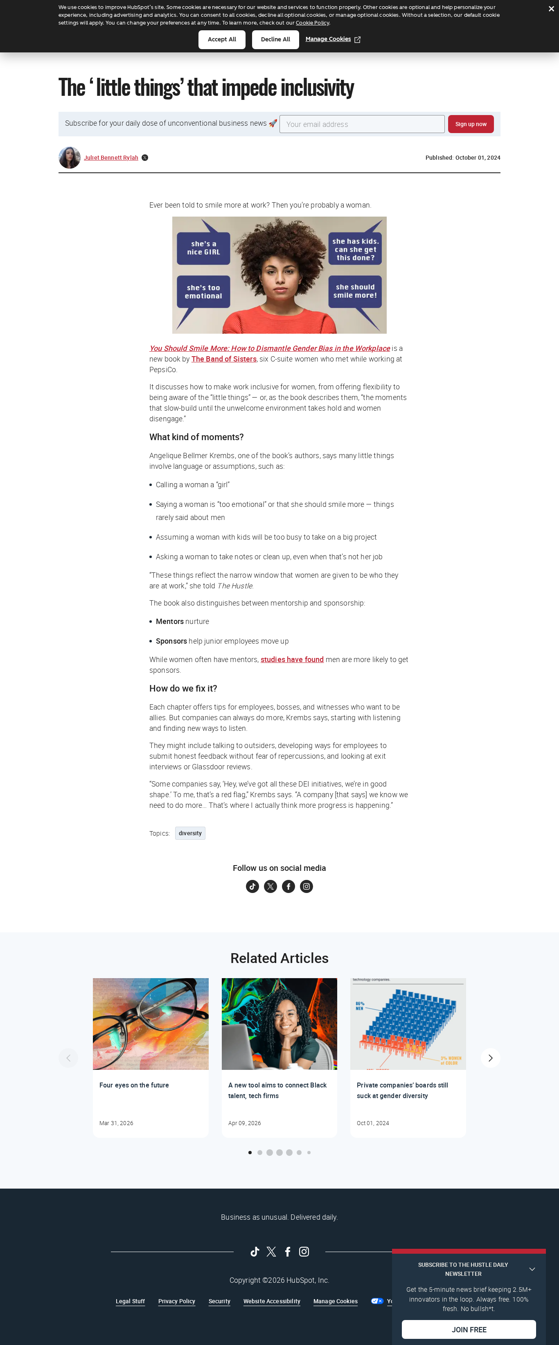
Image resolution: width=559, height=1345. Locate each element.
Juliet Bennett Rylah (111, 157)
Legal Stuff (130, 1301)
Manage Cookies (328, 39)
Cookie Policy (312, 23)
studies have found (292, 659)
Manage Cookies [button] (335, 1301)
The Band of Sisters (224, 359)
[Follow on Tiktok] (252, 886)
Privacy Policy (177, 1301)
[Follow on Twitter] (270, 886)
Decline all (275, 39)
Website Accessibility (271, 1301)
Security (219, 1301)
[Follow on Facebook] (288, 886)
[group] (150, 1058)
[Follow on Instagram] (306, 886)
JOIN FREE (469, 1329)
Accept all (222, 39)
